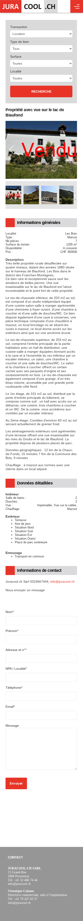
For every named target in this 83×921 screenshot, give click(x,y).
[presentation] (11, 149)
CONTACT (15, 857)
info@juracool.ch (62, 581)
